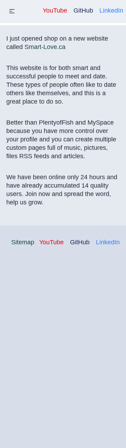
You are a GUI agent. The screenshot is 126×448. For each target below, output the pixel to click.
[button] (12, 11)
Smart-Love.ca (44, 46)
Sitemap (22, 242)
